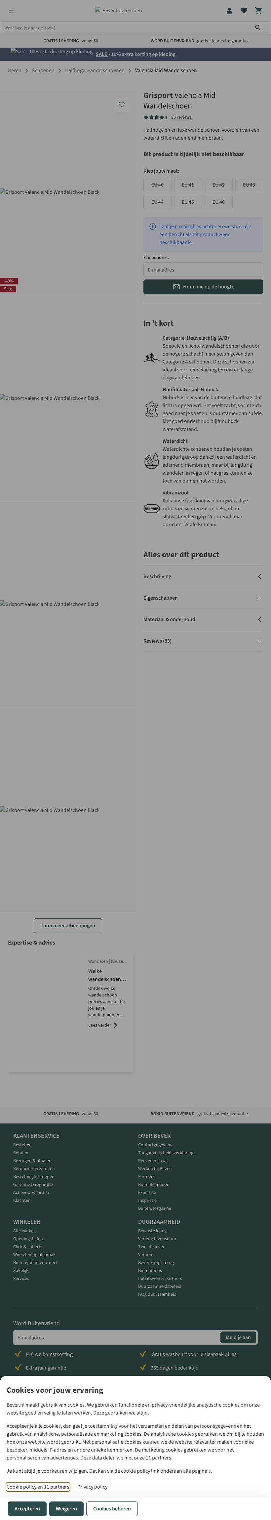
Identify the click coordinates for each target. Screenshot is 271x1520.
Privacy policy (92, 1487)
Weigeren (66, 1508)
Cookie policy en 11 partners (38, 1487)
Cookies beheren (112, 1508)
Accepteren (27, 1508)
